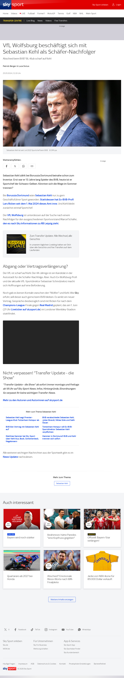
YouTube (69, 630)
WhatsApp (86, 630)
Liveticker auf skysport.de (25, 309)
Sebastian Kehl (43, 195)
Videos (14, 13)
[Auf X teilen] (15, 166)
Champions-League (14, 305)
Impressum (22, 664)
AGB (32, 664)
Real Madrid (46, 305)
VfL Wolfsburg (15, 215)
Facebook (22, 630)
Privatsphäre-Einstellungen (80, 664)
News (40, 20)
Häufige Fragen (9, 664)
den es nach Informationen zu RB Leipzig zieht (31, 223)
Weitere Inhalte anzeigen (62, 599)
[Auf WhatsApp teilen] (23, 166)
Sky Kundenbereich (71, 652)
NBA (75, 13)
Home (5, 13)
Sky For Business (40, 645)
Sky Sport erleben (100, 5)
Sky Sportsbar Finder (72, 649)
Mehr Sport (91, 13)
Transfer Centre (12, 20)
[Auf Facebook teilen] (6, 166)
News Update (10, 456)
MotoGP (51, 13)
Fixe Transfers (60, 20)
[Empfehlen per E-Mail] (32, 166)
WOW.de (6, 649)
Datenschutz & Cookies (46, 664)
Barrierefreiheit (100, 664)
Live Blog (31, 20)
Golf (68, 13)
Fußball (31, 13)
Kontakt (62, 664)
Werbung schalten (40, 649)
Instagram (53, 630)
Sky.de (5, 645)
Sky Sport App (69, 645)
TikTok (37, 630)
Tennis (61, 13)
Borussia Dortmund (18, 195)
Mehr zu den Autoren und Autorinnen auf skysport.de (32, 400)
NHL (81, 13)
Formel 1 (41, 13)
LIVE (23, 13)
